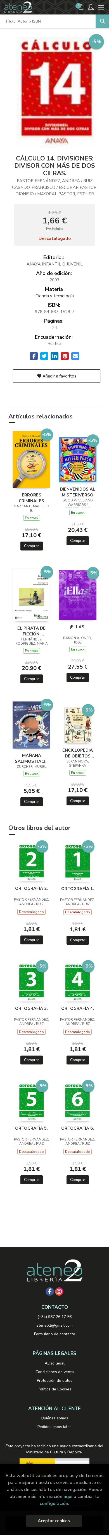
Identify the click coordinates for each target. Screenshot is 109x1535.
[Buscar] (102, 21)
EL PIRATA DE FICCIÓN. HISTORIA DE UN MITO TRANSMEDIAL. (32, 631)
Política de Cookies (54, 1389)
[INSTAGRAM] (59, 1291)
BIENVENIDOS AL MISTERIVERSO (77, 492)
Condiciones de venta (54, 1372)
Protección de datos (54, 1380)
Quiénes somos (54, 1418)
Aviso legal (55, 1363)
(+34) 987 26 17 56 (54, 1316)
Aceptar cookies (54, 1521)
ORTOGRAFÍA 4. (77, 1008)
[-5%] (31, 459)
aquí (67, 1496)
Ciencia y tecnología (54, 296)
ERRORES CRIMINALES (31, 497)
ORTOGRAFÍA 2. (31, 888)
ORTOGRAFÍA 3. (31, 1008)
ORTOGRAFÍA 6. (77, 1128)
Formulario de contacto (54, 1334)
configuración (54, 1503)
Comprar (31, 546)
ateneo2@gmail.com (54, 1325)
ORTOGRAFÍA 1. (77, 888)
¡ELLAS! (78, 627)
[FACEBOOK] (50, 1291)
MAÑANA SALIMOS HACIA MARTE (31, 758)
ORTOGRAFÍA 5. (31, 1128)
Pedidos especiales (54, 1426)
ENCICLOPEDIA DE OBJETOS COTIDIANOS (77, 753)
